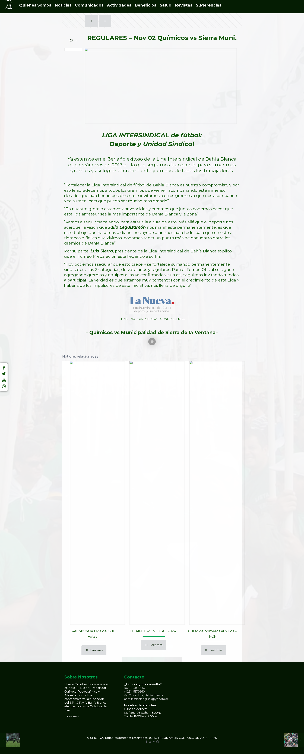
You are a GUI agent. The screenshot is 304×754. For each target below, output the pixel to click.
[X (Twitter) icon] (150, 741)
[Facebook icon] (146, 741)
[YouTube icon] (154, 741)
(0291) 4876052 (135, 688)
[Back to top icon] (287, 746)
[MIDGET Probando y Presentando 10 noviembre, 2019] (294, 740)
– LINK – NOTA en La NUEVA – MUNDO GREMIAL (152, 319)
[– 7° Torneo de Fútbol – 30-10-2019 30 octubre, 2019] (10, 740)
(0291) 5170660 (134, 691)
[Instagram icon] (157, 741)
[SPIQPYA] (8, 6)
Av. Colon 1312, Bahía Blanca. (144, 695)
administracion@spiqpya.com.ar (146, 699)
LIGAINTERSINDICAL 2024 (153, 631)
